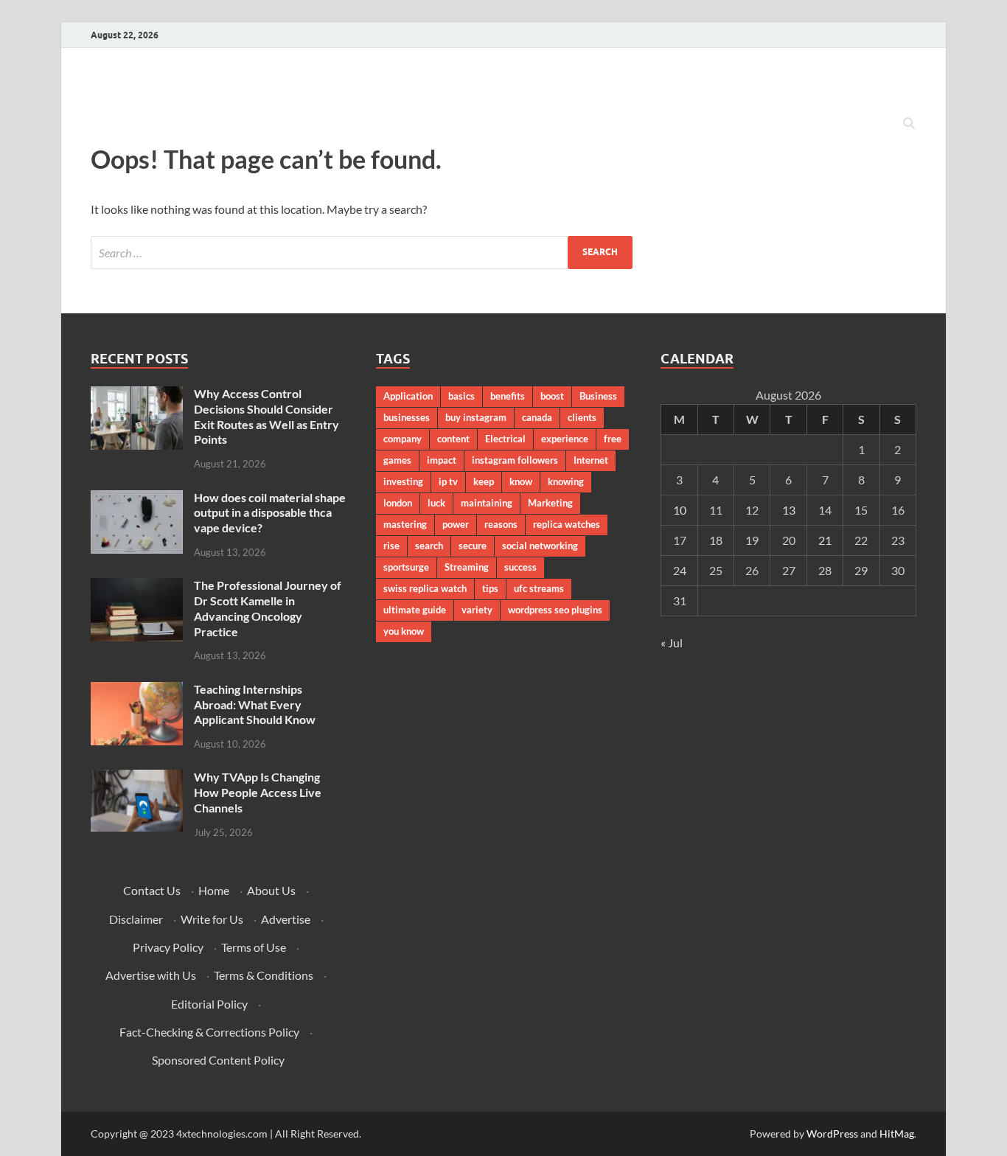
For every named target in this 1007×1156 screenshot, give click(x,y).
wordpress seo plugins (555, 610)
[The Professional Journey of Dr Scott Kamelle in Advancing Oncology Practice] (137, 586)
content (453, 439)
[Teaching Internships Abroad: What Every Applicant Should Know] (137, 690)
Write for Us (212, 919)
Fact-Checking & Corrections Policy (209, 1032)
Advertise (285, 919)
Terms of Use (253, 947)
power (455, 524)
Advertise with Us (150, 975)
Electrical (505, 439)
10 (679, 510)
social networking (540, 545)
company (402, 439)
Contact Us (152, 890)
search (429, 545)
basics (461, 396)
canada (537, 417)
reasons (501, 524)
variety (476, 610)
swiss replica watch (425, 588)
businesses (406, 417)
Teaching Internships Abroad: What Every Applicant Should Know (255, 704)
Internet (591, 460)
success (520, 567)
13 (788, 510)
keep (483, 481)
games (397, 460)
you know (403, 631)
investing (403, 481)
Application (408, 396)
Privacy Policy (168, 947)
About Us (271, 890)
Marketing (550, 503)
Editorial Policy (209, 1004)
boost (552, 396)
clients (582, 417)
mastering (405, 524)
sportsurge (406, 567)
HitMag (896, 1133)
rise (391, 545)
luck (436, 503)
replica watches (566, 524)
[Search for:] (362, 252)
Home (213, 890)
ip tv (448, 481)
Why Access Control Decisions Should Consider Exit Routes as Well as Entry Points (266, 416)
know (520, 481)
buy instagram (475, 417)
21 (825, 540)
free (612, 439)
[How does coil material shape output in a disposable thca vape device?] (137, 499)
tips (490, 588)
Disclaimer (136, 919)
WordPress (832, 1133)
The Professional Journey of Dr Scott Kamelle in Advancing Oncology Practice (267, 608)
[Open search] (909, 124)
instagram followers (515, 460)
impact (441, 460)
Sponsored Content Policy (218, 1060)
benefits (507, 396)
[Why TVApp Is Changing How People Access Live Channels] (137, 778)
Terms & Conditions (263, 975)
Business (598, 396)
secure (473, 545)
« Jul (672, 643)
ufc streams (539, 588)
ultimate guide (414, 610)
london (397, 503)
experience (564, 439)
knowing (566, 481)
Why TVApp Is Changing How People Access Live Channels (257, 792)
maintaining (486, 503)
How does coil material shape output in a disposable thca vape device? (270, 512)
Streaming (467, 567)
